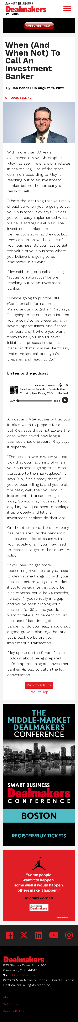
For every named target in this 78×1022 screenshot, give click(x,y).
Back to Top (39, 692)
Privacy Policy (13, 1011)
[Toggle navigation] (67, 9)
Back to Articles (39, 685)
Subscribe (11, 1004)
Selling (26, 97)
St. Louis (12, 97)
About (7, 997)
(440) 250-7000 (23, 975)
